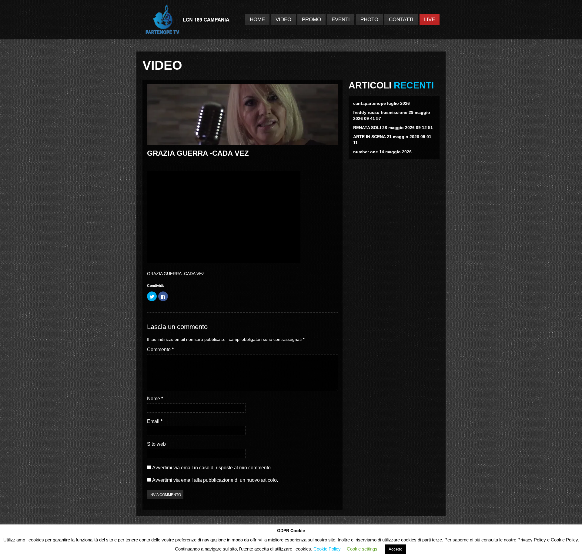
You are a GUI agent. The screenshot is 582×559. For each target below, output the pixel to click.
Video (283, 19)
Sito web (156, 444)
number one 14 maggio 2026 (382, 151)
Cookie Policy (327, 548)
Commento (160, 349)
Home (257, 19)
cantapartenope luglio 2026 (381, 103)
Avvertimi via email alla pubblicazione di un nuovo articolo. (215, 480)
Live (429, 19)
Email (154, 421)
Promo (311, 19)
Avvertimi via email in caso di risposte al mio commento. (212, 467)
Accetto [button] (395, 549)
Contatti (401, 19)
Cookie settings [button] (362, 548)
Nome (155, 398)
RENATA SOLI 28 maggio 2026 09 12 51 (393, 127)
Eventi (341, 19)
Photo (369, 19)
